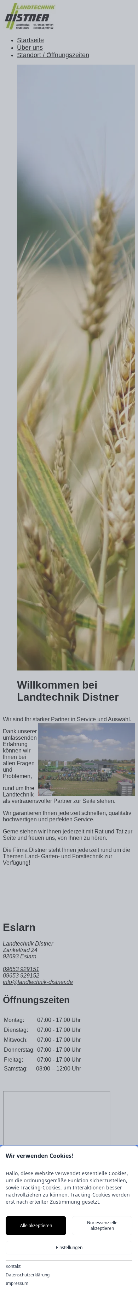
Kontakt (13, 1266)
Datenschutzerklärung (28, 1275)
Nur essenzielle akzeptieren (102, 1225)
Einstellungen (69, 1247)
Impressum (17, 1283)
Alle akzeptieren (36, 1225)
